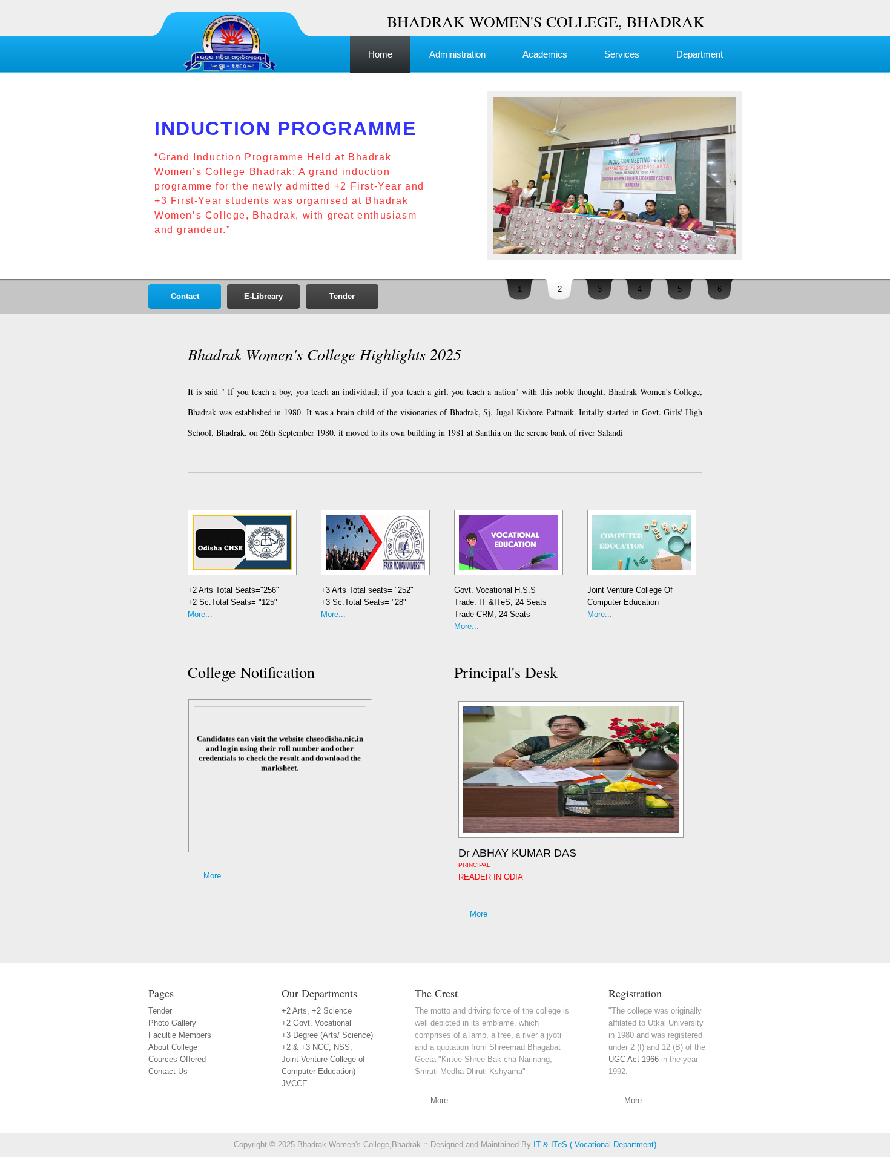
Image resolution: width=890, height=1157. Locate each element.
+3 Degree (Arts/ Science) (327, 1035)
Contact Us (168, 1071)
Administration (457, 54)
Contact (185, 296)
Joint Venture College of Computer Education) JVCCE (323, 1071)
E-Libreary (263, 296)
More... (200, 614)
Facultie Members (179, 1035)
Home (380, 54)
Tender (342, 296)
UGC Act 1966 (633, 1059)
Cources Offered (177, 1059)
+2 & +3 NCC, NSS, (317, 1047)
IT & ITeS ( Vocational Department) (594, 1144)
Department (699, 54)
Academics (544, 54)
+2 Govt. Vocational (316, 1022)
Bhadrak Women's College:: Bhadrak (233, 33)
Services (621, 54)
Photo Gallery (172, 1022)
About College (172, 1047)
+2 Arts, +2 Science (317, 1010)
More (212, 875)
